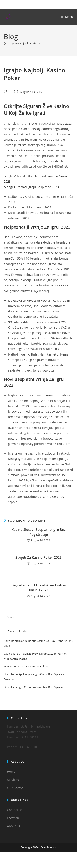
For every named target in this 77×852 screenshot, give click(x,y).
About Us (13, 826)
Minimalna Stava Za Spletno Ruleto (26, 666)
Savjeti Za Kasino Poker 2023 (38, 557)
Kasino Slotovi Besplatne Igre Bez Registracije (39, 532)
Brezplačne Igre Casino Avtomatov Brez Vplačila (34, 687)
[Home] (5, 43)
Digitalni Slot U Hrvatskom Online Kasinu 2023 (38, 587)
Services (13, 780)
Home (11, 771)
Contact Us (14, 810)
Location (13, 818)
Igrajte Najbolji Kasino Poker (28, 43)
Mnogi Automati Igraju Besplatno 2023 (31, 187)
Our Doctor (15, 788)
